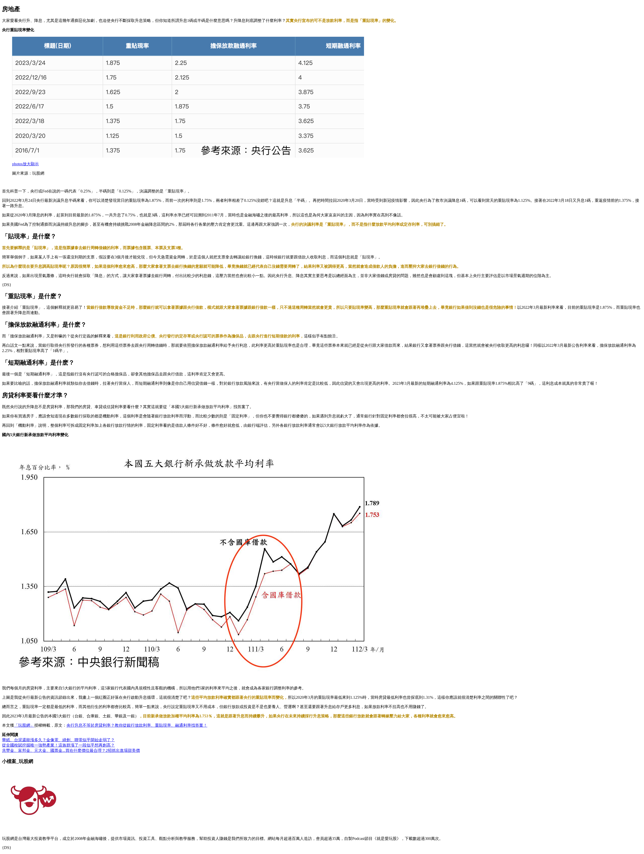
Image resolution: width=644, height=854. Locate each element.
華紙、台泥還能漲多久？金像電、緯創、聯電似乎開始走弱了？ (58, 740)
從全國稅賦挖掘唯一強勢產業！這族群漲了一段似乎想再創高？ (58, 745)
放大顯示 (25, 164)
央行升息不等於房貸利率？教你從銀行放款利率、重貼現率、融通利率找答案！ (136, 725)
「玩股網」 (24, 725)
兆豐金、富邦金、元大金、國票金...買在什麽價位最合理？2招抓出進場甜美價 (71, 750)
